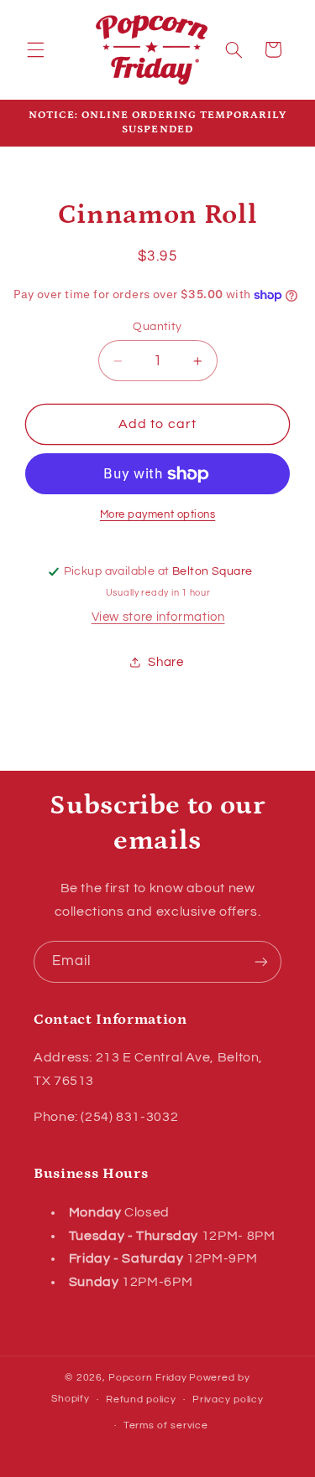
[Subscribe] (261, 961)
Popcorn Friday (147, 1377)
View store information (158, 617)
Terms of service (165, 1425)
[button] (35, 49)
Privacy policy (227, 1399)
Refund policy (141, 1399)
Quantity (157, 327)
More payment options (158, 514)
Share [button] (165, 662)
